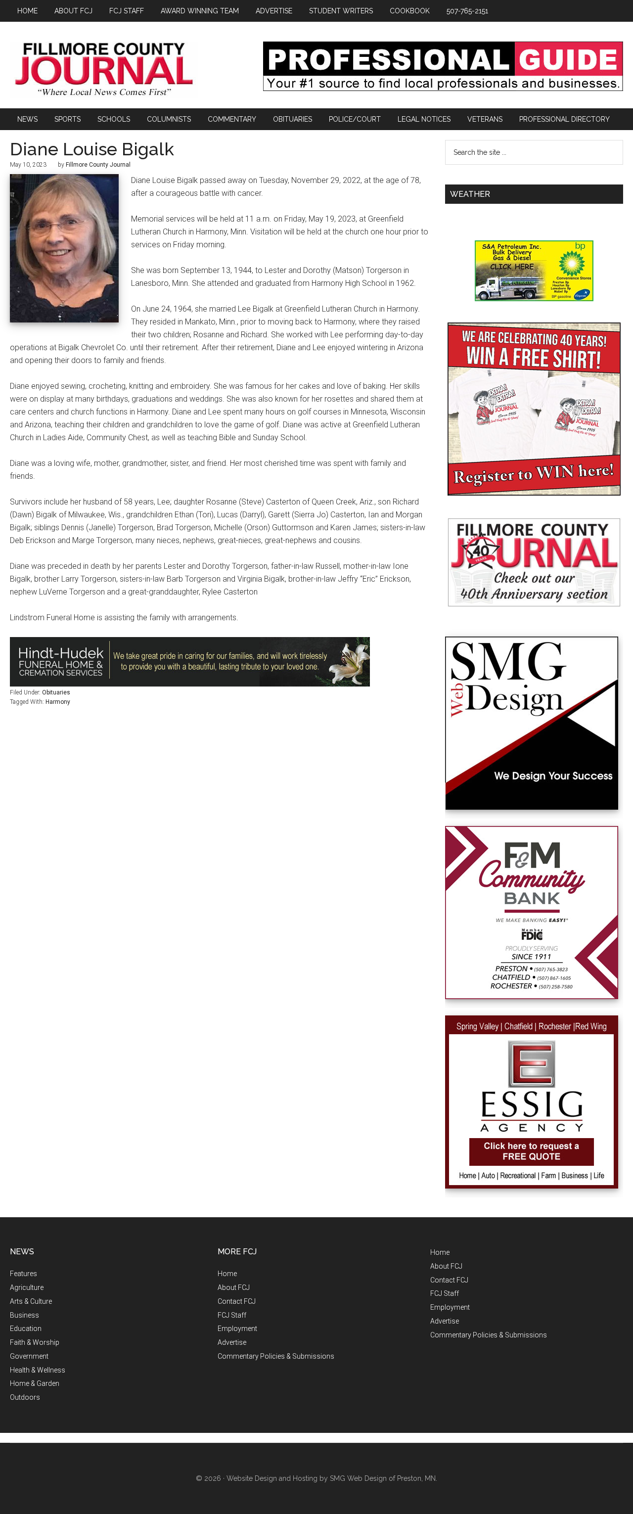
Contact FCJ (237, 1301)
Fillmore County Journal (104, 70)
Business (24, 1315)
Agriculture (27, 1287)
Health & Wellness (37, 1370)
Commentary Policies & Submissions (276, 1356)
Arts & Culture (31, 1301)
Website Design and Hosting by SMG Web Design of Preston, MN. (331, 1478)
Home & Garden (34, 1383)
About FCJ (234, 1287)
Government (29, 1356)
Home (227, 1274)
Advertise (232, 1342)
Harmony (57, 701)
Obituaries (56, 692)
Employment (237, 1328)
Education (26, 1328)
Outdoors (25, 1397)
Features (23, 1274)
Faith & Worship (34, 1342)
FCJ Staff (232, 1315)
